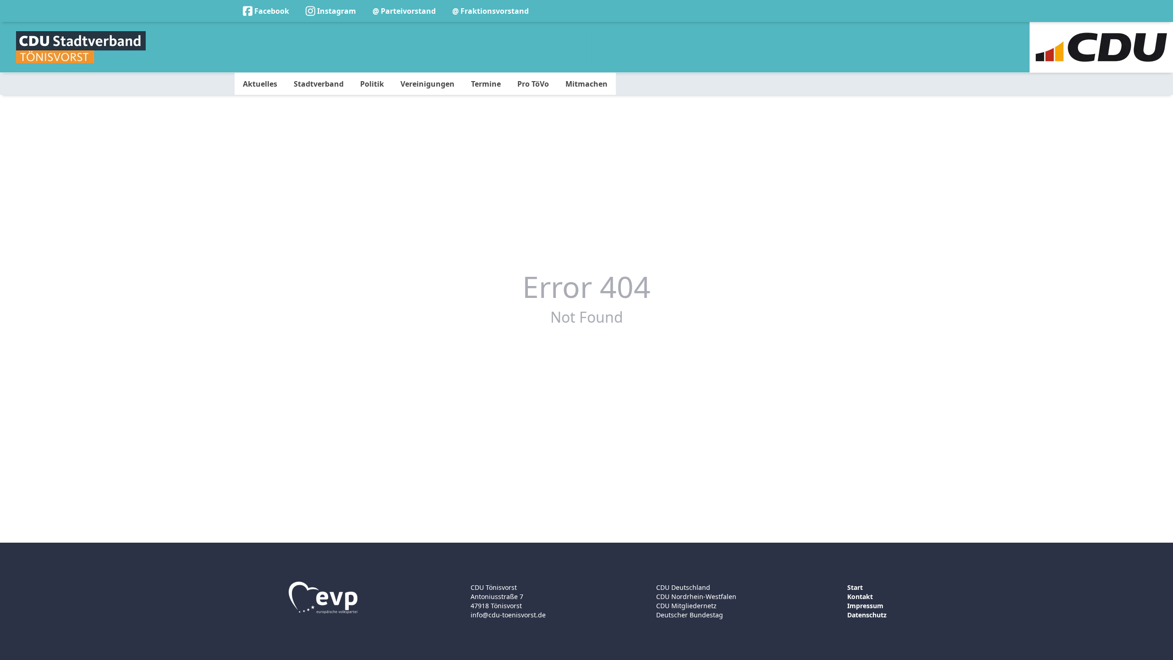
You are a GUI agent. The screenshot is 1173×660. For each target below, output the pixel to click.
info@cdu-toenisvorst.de (508, 614)
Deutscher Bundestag (689, 614)
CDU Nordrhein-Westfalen (696, 596)
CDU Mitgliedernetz (686, 605)
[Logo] (81, 47)
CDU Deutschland (683, 587)
